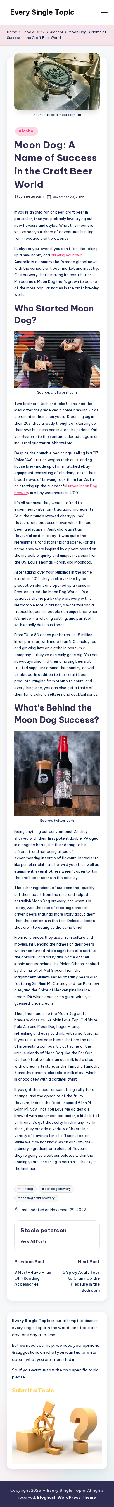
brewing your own (66, 255)
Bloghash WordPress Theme (66, 1497)
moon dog (25, 1189)
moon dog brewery (56, 1189)
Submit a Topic (33, 1390)
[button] (33, 1241)
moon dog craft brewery (36, 1198)
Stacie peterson (43, 1230)
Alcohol (26, 131)
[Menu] (104, 12)
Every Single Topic (42, 12)
